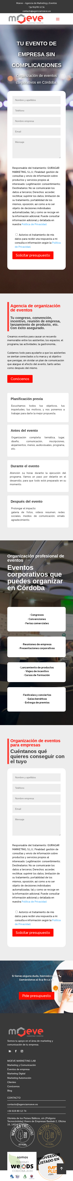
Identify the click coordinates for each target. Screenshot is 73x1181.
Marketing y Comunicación (21, 1065)
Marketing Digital (16, 1073)
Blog (9, 1090)
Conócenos (20, 379)
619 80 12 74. (46, 979)
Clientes (11, 1082)
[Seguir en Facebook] (15, 1051)
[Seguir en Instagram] (22, 1051)
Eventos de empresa (18, 1069)
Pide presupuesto (36, 996)
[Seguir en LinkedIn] (9, 1051)
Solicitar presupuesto (33, 255)
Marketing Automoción (19, 1078)
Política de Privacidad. (34, 224)
